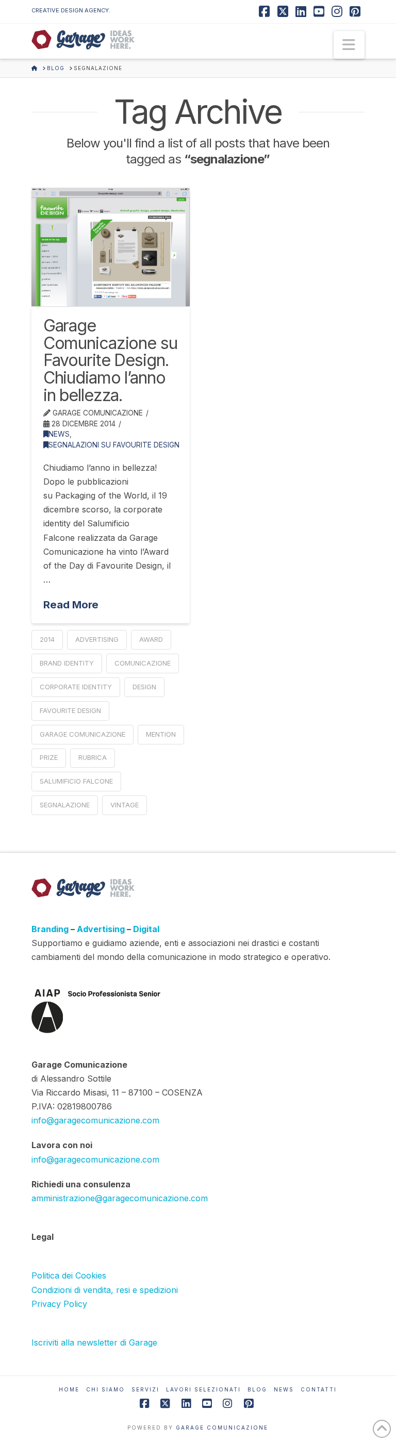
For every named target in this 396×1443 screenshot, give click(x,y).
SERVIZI (145, 1389)
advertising (97, 639)
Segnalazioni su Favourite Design (113, 445)
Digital (146, 929)
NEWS (59, 434)
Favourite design (70, 710)
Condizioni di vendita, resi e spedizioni (104, 1290)
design (144, 687)
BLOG (257, 1389)
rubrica (92, 757)
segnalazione (65, 805)
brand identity (67, 663)
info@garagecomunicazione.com (95, 1120)
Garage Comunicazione (82, 734)
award (151, 639)
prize (49, 757)
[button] (349, 45)
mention (161, 734)
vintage (124, 805)
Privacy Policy (59, 1304)
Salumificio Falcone (76, 781)
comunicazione (142, 663)
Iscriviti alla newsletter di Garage (94, 1342)
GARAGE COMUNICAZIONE (222, 1427)
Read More (70, 604)
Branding (51, 929)
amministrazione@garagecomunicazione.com (119, 1198)
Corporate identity (76, 687)
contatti (319, 1389)
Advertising (102, 929)
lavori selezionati (203, 1389)
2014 (47, 639)
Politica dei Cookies (68, 1275)
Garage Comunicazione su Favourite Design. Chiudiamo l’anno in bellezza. (110, 360)
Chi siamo (105, 1389)
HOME (69, 1389)
